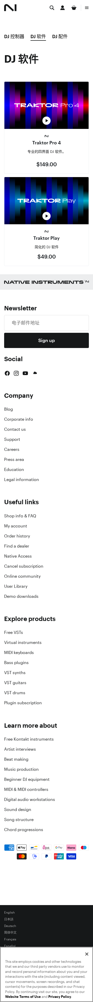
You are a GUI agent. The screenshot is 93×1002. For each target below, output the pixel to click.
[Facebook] (7, 373)
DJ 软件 (38, 36)
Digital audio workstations (29, 799)
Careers (11, 449)
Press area (14, 459)
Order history (17, 536)
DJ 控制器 (14, 36)
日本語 (8, 919)
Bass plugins (16, 662)
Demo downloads (21, 596)
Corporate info (18, 419)
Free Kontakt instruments (29, 739)
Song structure (19, 819)
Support (12, 439)
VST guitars (15, 683)
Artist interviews (20, 749)
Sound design (17, 809)
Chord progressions (23, 829)
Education (14, 469)
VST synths (15, 672)
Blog (8, 409)
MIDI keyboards (19, 652)
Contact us (15, 429)
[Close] (86, 954)
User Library (15, 586)
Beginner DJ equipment (27, 779)
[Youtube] (25, 373)
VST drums (14, 693)
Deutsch (10, 926)
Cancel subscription (23, 566)
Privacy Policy (59, 996)
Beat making (16, 759)
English (9, 912)
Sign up (46, 340)
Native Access (18, 556)
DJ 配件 (60, 36)
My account (15, 526)
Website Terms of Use (23, 996)
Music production (21, 769)
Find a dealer (16, 546)
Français (10, 939)
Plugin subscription (23, 703)
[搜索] (52, 7)
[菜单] (86, 7)
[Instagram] (16, 373)
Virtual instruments (23, 642)
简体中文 (10, 932)
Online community (22, 576)
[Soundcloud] (35, 373)
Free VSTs (13, 632)
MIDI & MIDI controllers (26, 789)
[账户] (62, 7)
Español (10, 946)
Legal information (21, 479)
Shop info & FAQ (20, 516)
